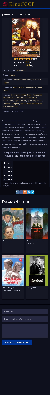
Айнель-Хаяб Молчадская (31, 103)
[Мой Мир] (29, 192)
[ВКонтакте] (17, 192)
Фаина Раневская (34, 95)
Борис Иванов (20, 100)
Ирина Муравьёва (34, 100)
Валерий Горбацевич (22, 79)
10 (36, 59)
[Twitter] (32, 192)
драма (12, 75)
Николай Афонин (10, 106)
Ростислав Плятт (18, 95)
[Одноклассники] (25, 192)
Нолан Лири (31, 87)
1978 (18, 70)
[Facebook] (21, 192)
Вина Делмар (19, 87)
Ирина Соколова (24, 98)
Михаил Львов (9, 98)
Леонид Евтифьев (11, 103)
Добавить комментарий (17, 342)
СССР (23, 70)
